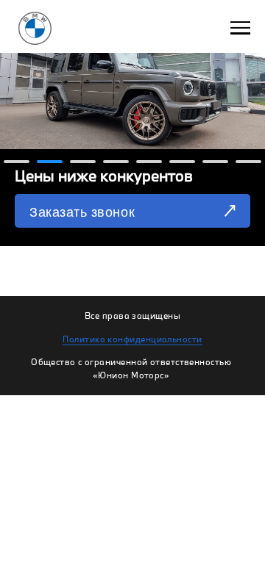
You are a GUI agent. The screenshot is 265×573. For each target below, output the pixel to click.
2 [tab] (50, 163)
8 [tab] (248, 163)
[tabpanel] (132, 123)
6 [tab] (182, 163)
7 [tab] (215, 163)
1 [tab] (16, 163)
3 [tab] (83, 163)
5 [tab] (149, 163)
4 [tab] (116, 163)
